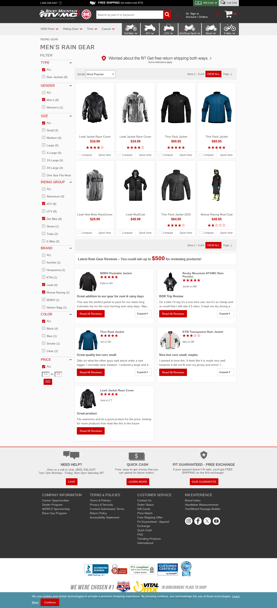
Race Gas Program (54, 513)
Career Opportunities (55, 500)
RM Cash (208, 2)
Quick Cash (144, 530)
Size (44, 116)
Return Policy (98, 513)
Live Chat (231, 2)
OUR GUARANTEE (204, 481)
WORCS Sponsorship (56, 509)
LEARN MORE (138, 481)
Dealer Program (52, 504)
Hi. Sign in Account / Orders (197, 15)
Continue (50, 602)
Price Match (144, 513)
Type (45, 62)
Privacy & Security (101, 504)
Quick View (105, 155)
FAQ (140, 534)
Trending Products (149, 538)
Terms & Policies (100, 500)
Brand (47, 248)
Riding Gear (49, 39)
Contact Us (144, 500)
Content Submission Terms (107, 509)
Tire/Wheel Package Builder (202, 509)
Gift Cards (143, 509)
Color (46, 314)
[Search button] (167, 15)
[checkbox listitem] (46, 70)
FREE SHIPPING (120, 2)
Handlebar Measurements (201, 504)
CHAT (71, 481)
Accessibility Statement (104, 517)
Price (46, 359)
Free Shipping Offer (150, 517)
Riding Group (53, 182)
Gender (48, 85)
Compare (87, 155)
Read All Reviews (91, 313)
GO (47, 381)
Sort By (81, 74)
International (145, 543)
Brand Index (193, 500)
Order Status (145, 504)
